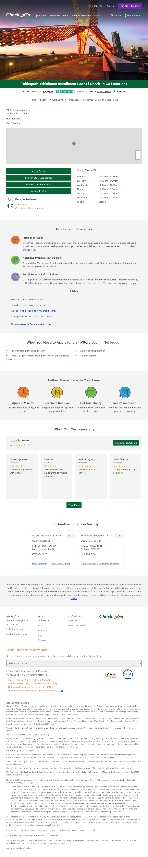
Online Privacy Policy (19, 683)
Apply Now (40, 15)
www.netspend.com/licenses (110, 809)
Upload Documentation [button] (38, 184)
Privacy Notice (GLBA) (45, 683)
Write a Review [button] (39, 191)
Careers (41, 640)
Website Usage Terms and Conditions (28, 680)
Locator (44, 99)
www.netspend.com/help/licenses (56, 843)
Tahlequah (73, 99)
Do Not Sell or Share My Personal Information (32, 690)
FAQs (97, 15)
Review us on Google (126, 442)
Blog (39, 635)
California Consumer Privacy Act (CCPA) (29, 687)
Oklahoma (57, 99)
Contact (111, 6)
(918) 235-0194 (88, 554)
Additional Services (16, 633)
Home (33, 99)
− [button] (138, 157)
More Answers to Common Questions (31, 324)
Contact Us (43, 620)
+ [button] (138, 153)
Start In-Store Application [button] (38, 177)
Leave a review (37, 207)
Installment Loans (15, 629)
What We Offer (58, 15)
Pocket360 (130, 6)
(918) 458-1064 (13, 118)
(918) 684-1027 (39, 554)
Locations (73, 620)
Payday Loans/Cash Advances (17, 622)
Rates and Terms (77, 625)
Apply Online (39, 171)
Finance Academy (81, 15)
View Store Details (60, 563)
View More (74, 504)
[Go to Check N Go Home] (18, 13)
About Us (42, 630)
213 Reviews (21, 207)
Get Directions (14, 123)
